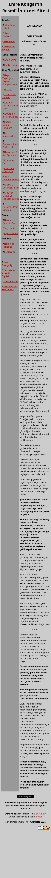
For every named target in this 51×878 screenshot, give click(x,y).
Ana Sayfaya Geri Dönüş (9, 288)
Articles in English (8, 48)
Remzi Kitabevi (6, 35)
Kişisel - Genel (11, 233)
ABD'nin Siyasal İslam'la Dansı (10, 105)
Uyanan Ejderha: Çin (8, 222)
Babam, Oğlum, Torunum (7, 124)
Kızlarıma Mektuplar (8, 170)
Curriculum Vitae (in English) (8, 273)
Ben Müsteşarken (9, 134)
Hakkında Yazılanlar (8, 245)
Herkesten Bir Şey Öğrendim (10, 154)
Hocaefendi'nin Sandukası (10, 208)
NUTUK (8, 89)
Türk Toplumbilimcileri (11, 178)
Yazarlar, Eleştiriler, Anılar (10, 186)
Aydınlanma (10, 59)
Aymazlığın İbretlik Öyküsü (10, 115)
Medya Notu (10, 65)
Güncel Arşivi (10, 281)
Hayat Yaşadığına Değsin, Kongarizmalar (10, 80)
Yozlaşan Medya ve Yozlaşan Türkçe (10, 195)
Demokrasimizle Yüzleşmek (10, 146)
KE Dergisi (9, 251)
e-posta (38, 813)
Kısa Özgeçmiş (6, 264)
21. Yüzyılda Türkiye (9, 96)
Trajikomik (9, 228)
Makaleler (9, 41)
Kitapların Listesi (8, 27)
